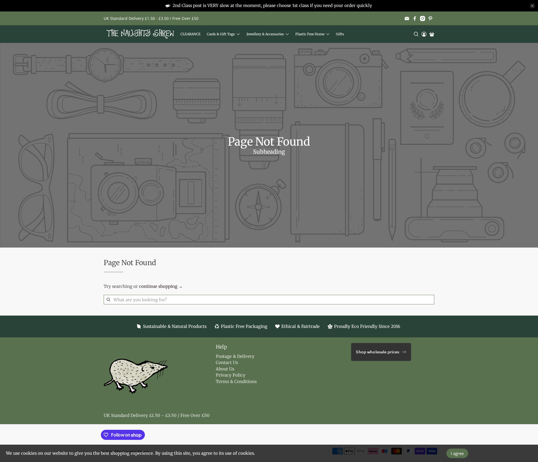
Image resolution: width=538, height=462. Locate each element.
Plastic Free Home (309, 34)
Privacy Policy (230, 375)
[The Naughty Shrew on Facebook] (414, 18)
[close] (532, 6)
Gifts (340, 34)
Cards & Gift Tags (221, 34)
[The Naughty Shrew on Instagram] (422, 18)
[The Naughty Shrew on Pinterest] (430, 18)
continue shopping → (161, 286)
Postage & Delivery (235, 356)
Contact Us (227, 362)
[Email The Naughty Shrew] (406, 18)
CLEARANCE (190, 34)
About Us (225, 369)
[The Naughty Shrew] (140, 34)
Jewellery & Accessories (265, 34)
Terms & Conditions (236, 381)
